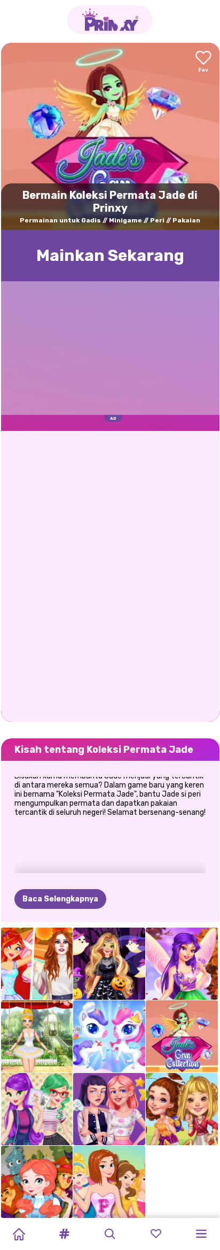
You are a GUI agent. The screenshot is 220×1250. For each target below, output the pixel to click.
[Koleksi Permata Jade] (182, 1036)
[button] (64, 1234)
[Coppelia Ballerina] (37, 1036)
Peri (157, 220)
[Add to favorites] (203, 62)
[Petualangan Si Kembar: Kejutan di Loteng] (37, 1109)
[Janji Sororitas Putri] (109, 1182)
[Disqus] (110, 575)
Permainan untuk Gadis (60, 220)
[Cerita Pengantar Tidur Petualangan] (182, 1109)
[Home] (18, 1234)
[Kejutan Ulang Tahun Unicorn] (109, 1036)
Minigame (125, 220)
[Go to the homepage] (110, 19)
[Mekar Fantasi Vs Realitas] (37, 964)
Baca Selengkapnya (60, 899)
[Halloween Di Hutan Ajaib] (109, 964)
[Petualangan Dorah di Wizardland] (37, 1182)
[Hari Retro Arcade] (109, 1109)
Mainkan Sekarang (110, 255)
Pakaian (186, 220)
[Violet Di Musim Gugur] (182, 964)
